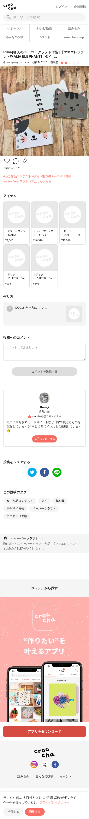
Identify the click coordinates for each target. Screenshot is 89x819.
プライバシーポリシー (54, 802)
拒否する (13, 811)
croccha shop (74, 37)
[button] (7, 161)
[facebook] (44, 472)
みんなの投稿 (15, 37)
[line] (56, 472)
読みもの (74, 28)
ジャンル (16, 28)
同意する (35, 811)
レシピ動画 (44, 28)
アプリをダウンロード (44, 731)
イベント (44, 37)
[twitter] (32, 472)
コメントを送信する (44, 371)
